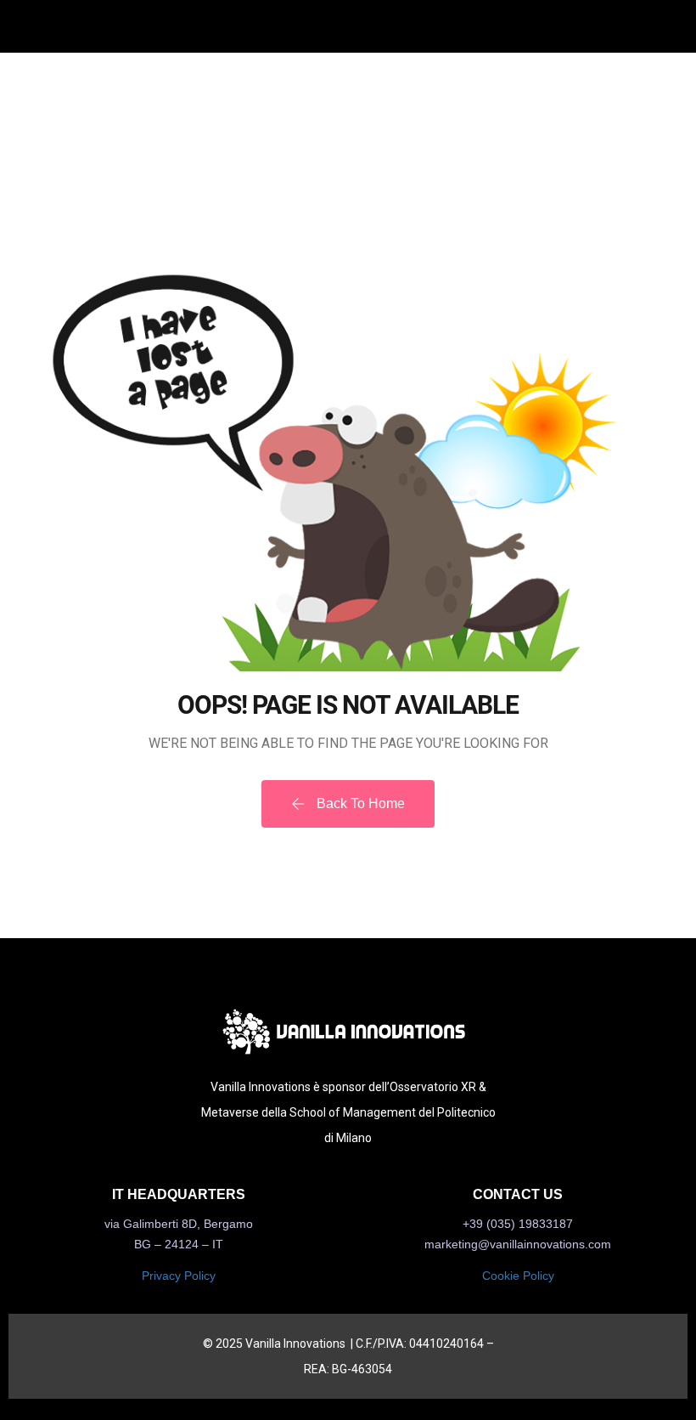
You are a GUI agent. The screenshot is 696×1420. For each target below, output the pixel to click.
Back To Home (359, 803)
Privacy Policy (179, 1275)
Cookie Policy (518, 1275)
